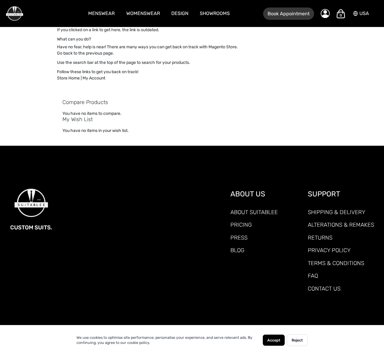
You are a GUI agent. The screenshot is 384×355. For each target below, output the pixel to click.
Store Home (68, 78)
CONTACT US (324, 288)
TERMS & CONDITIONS (336, 263)
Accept (273, 340)
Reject (297, 340)
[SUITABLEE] (30, 13)
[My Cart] (341, 14)
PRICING (241, 224)
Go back (65, 53)
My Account (93, 78)
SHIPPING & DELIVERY (336, 212)
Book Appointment (289, 13)
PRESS (239, 237)
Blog (237, 250)
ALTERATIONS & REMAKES (341, 224)
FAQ (313, 275)
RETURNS (320, 237)
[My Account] (325, 13)
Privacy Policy (329, 250)
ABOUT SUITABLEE (254, 212)
